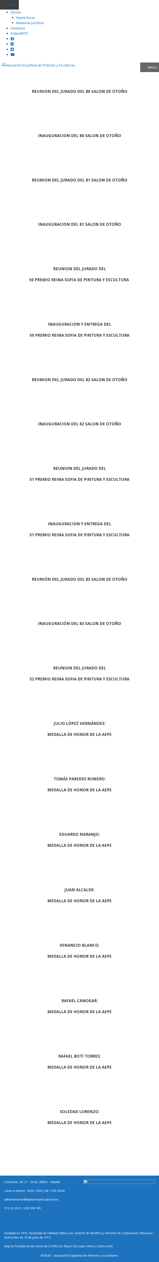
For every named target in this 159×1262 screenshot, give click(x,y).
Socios (16, 12)
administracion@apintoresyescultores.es (31, 1199)
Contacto (18, 28)
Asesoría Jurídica (30, 22)
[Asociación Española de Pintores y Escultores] (38, 65)
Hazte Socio (25, 17)
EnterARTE (19, 33)
